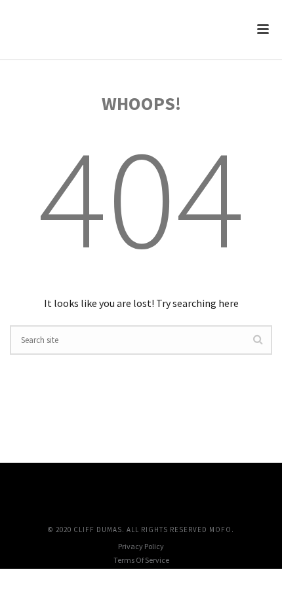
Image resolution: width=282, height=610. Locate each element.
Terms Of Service (141, 560)
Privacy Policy (141, 546)
